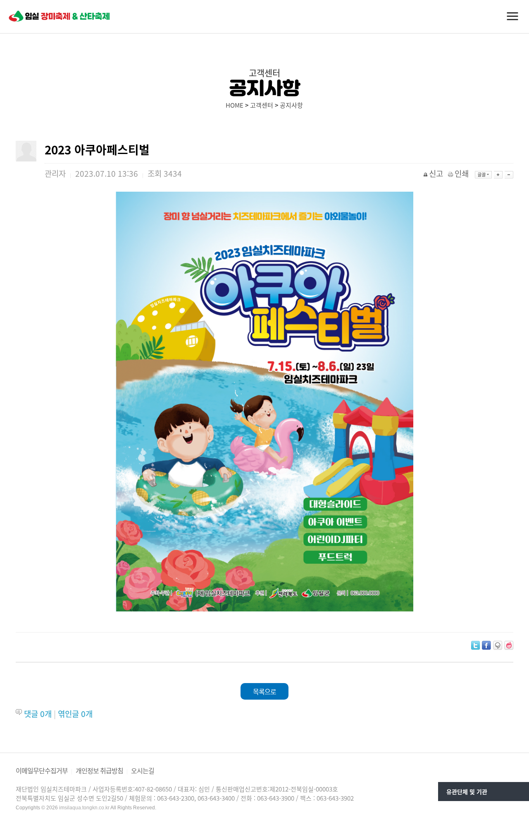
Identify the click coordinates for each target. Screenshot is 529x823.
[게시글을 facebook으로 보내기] (486, 645)
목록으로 (264, 691)
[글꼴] (483, 174)
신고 (436, 173)
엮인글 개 (75, 714)
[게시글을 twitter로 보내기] (475, 645)
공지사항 (291, 105)
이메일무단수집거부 (42, 770)
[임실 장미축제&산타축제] (60, 16)
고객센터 (261, 105)
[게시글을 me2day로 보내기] (497, 645)
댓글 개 (38, 714)
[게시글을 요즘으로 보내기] (508, 645)
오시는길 (142, 770)
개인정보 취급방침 (99, 770)
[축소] (509, 174)
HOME (234, 105)
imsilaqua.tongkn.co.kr (84, 808)
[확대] (498, 174)
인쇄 (462, 173)
